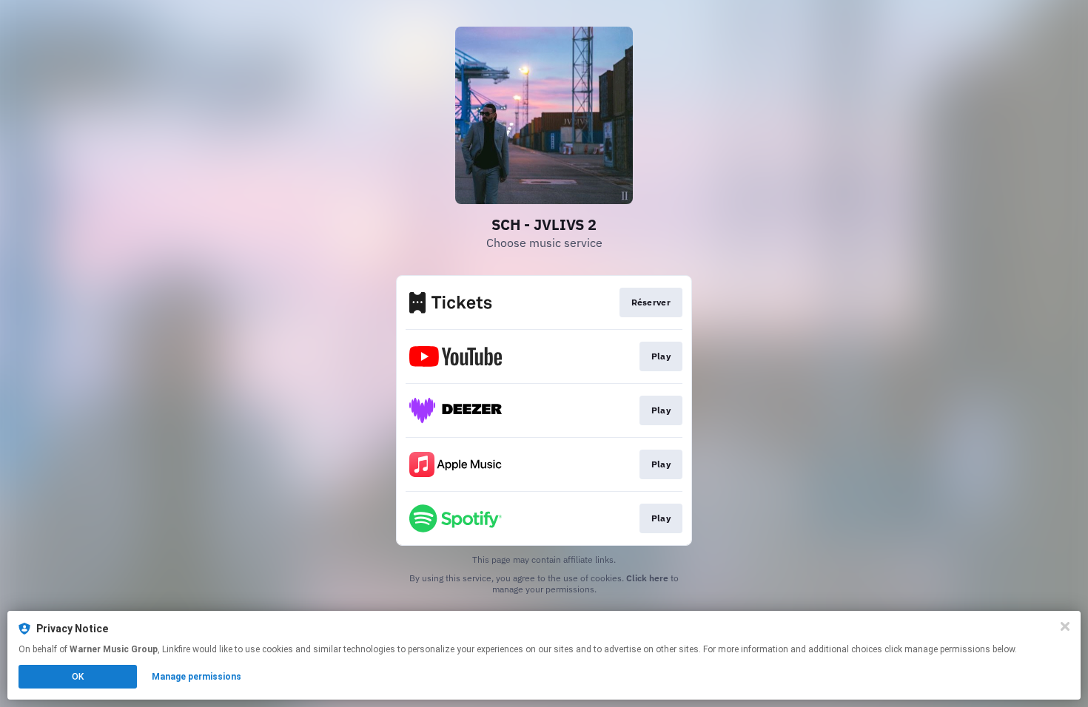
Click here (647, 577)
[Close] (1065, 626)
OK (78, 677)
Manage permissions (196, 677)
